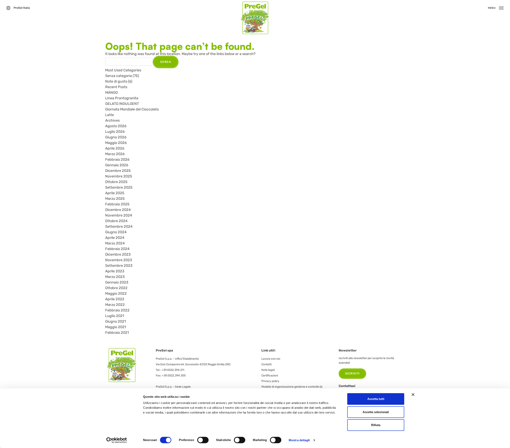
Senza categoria (118, 76)
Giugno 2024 (116, 232)
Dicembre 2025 (118, 170)
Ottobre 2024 (116, 221)
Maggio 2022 (116, 293)
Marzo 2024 (115, 243)
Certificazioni (269, 375)
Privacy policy (270, 381)
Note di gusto (116, 81)
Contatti (266, 364)
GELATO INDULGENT (122, 103)
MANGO (111, 92)
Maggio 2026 (116, 143)
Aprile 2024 (114, 237)
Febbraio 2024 (117, 249)
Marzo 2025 (115, 198)
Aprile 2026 (114, 148)
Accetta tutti (375, 399)
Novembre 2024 (118, 215)
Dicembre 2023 (118, 254)
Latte (109, 115)
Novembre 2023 (118, 260)
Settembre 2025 (118, 187)
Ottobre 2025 (116, 182)
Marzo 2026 (115, 154)
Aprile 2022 (114, 299)
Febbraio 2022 (117, 310)
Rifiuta (375, 425)
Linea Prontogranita (121, 98)
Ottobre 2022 (116, 288)
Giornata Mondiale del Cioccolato (132, 109)
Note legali (268, 370)
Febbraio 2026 (117, 159)
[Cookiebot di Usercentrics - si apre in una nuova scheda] (116, 440)
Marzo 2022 (115, 304)
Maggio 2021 (115, 327)
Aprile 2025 (114, 193)
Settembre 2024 (118, 226)
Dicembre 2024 (118, 210)
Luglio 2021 (114, 316)
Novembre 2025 (118, 176)
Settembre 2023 (118, 265)
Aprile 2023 (114, 271)
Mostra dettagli (299, 440)
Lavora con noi (270, 358)
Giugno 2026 (116, 137)
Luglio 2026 (115, 131)
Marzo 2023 (115, 277)
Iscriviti (352, 373)
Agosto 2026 (116, 126)
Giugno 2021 (115, 321)
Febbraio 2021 (117, 332)
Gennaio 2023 (116, 282)
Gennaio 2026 (116, 165)
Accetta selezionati (376, 412)
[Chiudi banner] (413, 394)
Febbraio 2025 (117, 204)
